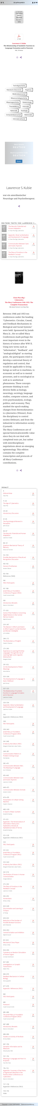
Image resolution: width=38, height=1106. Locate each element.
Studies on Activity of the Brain (13, 1036)
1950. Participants (9, 582)
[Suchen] (3, 2)
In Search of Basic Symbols (11, 811)
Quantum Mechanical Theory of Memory (13, 546)
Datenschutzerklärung (27, 1104)
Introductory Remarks (10, 603)
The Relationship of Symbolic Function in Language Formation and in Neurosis (13, 693)
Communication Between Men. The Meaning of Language (13, 766)
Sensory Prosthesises (10, 566)
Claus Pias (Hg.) (19, 298)
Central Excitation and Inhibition (13, 932)
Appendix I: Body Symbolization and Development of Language (18, 236)
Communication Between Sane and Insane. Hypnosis (18, 244)
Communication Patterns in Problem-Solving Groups (12, 754)
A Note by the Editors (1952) (12, 864)
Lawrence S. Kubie (19, 43)
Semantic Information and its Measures (12, 1047)
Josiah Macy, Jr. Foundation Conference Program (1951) (12, 732)
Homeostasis (7, 898)
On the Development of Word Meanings (12, 668)
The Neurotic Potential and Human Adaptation (17, 227)
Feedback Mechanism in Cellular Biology (13, 977)
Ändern (19, 161)
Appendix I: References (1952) (13, 988)
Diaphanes (19, 2)
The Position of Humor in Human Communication (14, 875)
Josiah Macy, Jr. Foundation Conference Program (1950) (12, 591)
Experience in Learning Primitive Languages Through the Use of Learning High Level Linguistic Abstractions (13, 654)
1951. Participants (8, 723)
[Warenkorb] (36, 2)
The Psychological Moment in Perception (12, 522)
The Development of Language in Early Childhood (14, 680)
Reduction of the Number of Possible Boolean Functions (12, 921)
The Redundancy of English (12, 641)
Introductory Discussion (11, 513)
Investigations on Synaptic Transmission (11, 965)
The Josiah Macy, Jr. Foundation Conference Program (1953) (13, 1015)
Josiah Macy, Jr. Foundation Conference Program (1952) (12, 853)
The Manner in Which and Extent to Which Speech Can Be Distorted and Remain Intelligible (14, 629)
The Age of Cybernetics (11, 503)
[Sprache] (34, 2)
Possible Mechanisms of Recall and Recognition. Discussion (14, 558)
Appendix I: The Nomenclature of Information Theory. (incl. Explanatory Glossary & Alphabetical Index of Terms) (14, 824)
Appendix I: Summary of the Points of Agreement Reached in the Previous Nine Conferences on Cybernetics (14, 1073)
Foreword (6, 1004)
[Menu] (1, 2)
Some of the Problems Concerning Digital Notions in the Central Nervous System (14, 614)
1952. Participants (8, 844)
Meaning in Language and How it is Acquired (14, 1059)
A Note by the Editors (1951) (12, 743)
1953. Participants (8, 996)
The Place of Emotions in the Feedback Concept (17, 253)
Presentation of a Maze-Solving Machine (13, 800)
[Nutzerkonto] (32, 2)
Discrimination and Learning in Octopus (13, 909)
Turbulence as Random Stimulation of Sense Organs (14, 953)
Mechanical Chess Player (11, 942)
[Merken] (17, 57)
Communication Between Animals (14, 789)
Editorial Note (7, 493)
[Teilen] (20, 57)
